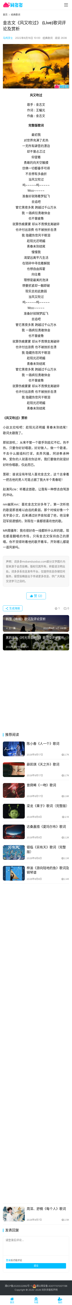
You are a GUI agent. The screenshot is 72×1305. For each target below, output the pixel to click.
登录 (8, 1260)
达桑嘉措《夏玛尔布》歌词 (46, 827)
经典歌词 (48, 37)
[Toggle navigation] (66, 4)
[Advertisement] (36, 692)
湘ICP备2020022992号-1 (18, 1285)
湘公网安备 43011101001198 (51, 1285)
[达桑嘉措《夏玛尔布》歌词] (14, 832)
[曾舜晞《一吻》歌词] (14, 790)
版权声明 (53, 1289)
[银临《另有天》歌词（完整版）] (14, 852)
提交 (36, 1265)
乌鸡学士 (8, 37)
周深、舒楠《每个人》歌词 (46, 1209)
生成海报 (14, 608)
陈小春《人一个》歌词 (43, 744)
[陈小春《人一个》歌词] (14, 749)
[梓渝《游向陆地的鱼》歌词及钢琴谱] (14, 873)
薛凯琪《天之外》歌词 (43, 764)
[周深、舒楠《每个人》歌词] (14, 1214)
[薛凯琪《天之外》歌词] (14, 769)
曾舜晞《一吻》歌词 (41, 785)
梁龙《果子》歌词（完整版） (48, 806)
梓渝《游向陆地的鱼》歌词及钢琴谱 (48, 870)
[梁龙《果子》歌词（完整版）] (14, 811)
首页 (5, 14)
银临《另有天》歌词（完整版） (46, 849)
